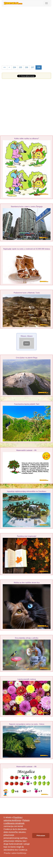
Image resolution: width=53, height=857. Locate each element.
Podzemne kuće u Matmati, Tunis (27, 293)
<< (4, 67)
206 (26, 67)
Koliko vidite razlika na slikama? (26, 138)
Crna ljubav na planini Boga (26, 358)
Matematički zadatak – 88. (26, 767)
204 (14, 67)
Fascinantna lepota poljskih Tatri (26, 404)
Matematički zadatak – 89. (26, 450)
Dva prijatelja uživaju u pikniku (26, 638)
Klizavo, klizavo (27, 336)
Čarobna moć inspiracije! (26, 536)
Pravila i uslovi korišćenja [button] (15, 853)
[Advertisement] (26, 35)
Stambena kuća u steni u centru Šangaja (27, 206)
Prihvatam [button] (41, 835)
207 (32, 67)
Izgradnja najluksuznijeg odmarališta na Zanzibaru (26, 491)
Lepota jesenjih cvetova (27, 679)
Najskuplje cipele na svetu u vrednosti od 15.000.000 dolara (26, 249)
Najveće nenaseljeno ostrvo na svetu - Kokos (26, 724)
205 (20, 67)
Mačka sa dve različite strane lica (27, 582)
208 (38, 67)
